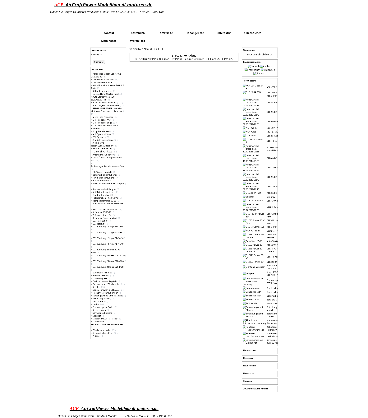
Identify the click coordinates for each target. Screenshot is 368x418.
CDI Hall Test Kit (101, 220)
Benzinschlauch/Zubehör (105, 174)
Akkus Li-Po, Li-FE (153, 49)
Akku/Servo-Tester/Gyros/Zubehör (102, 144)
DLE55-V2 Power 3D (276, 245)
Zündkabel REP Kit (102, 272)
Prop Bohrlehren (101, 131)
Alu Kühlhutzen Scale (103, 139)
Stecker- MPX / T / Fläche (105, 318)
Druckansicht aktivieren (259, 54)
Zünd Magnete (100, 278)
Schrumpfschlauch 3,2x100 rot (276, 341)
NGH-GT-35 (272, 131)
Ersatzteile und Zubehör (105, 102)
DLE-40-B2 (272, 158)
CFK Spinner (99, 137)
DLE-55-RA (272, 111)
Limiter (96, 304)
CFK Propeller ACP (102, 119)
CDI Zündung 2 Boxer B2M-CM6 (109, 261)
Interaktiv (224, 33)
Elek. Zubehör (100, 301)
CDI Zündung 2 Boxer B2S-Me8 (108, 266)
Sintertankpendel (275, 303)
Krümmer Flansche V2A (104, 217)
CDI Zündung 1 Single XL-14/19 (108, 243)
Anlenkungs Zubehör (103, 154)
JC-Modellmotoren (102, 91)
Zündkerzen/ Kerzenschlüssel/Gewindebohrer (107, 323)
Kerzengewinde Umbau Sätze (107, 295)
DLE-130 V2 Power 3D (277, 200)
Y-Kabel (97, 335)
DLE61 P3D (272, 96)
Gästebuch (138, 33)
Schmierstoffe (100, 310)
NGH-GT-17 (272, 128)
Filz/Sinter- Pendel (102, 171)
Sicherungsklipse (101, 298)
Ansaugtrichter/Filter (103, 333)
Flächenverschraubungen (106, 292)
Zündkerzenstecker (102, 330)
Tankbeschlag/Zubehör (104, 177)
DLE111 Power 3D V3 (277, 256)
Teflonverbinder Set (103, 215)
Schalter (97, 287)
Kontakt (109, 33)
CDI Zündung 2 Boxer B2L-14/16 (109, 255)
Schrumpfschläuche (103, 312)
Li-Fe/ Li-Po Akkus (103, 151)
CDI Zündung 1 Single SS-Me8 (108, 232)
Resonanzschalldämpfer (105, 189)
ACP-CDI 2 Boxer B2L (277, 87)
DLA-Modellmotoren (103, 82)
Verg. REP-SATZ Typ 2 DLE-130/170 (277, 273)
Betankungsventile (102, 180)
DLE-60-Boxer (273, 121)
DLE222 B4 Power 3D (277, 261)
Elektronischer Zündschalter (107, 284)
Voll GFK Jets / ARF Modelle (106, 105)
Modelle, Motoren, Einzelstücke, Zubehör (107, 110)
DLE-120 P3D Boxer (276, 167)
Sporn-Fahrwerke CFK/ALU (106, 289)
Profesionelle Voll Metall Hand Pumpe (276, 149)
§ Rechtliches (252, 33)
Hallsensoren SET (101, 275)
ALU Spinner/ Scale (102, 134)
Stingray (271, 196)
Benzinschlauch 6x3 (276, 295)
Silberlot (97, 315)
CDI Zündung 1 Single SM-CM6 (108, 226)
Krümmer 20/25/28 (102, 212)
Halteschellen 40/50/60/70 (105, 197)
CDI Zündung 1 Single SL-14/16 (108, 238)
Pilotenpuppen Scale (103, 307)
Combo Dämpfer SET (103, 194)
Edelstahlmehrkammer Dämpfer (109, 183)
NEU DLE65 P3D (274, 207)
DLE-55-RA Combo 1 (277, 176)
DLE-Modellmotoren (103, 79)
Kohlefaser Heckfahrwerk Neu (276, 328)
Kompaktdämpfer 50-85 (105, 200)
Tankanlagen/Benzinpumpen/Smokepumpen (113, 166)
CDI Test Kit (98, 223)
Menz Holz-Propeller (103, 116)
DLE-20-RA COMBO (276, 193)
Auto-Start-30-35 (275, 241)
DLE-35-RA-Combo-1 (277, 186)
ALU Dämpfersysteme (104, 192)
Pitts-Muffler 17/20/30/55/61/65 (108, 203)
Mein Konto (109, 41)
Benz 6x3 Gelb (274, 299)
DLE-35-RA (272, 102)
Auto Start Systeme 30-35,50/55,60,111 (103, 98)
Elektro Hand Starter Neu (105, 93)
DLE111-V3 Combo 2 (277, 140)
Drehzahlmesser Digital (104, 281)
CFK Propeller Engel (103, 122)
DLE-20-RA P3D (274, 92)
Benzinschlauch (274, 288)
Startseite (166, 33)
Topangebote (195, 33)
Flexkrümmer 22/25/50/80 (106, 209)
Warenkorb (137, 41)
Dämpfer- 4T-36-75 (276, 230)
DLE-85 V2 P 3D (274, 135)
